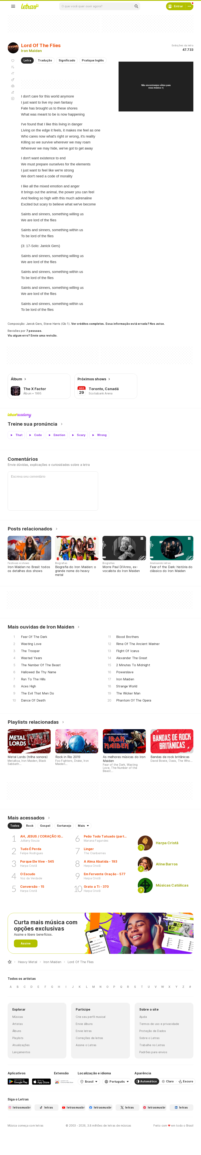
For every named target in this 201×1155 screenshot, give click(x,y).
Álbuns (16, 1031)
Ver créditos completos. (88, 323)
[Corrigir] (13, 92)
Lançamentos (21, 1052)
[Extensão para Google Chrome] (64, 1081)
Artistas (17, 1023)
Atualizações (21, 1045)
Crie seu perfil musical (90, 1016)
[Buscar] (136, 6)
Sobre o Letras (149, 1038)
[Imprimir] (13, 86)
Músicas (17, 1016)
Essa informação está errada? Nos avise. (135, 323)
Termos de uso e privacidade (159, 1023)
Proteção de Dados (152, 1031)
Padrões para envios (153, 1052)
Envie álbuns (84, 1023)
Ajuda (143, 1016)
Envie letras (84, 1031)
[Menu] (13, 6)
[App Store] (41, 1081)
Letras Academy (100, 415)
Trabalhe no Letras (152, 1045)
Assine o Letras (86, 1045)
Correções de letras (89, 1038)
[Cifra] (13, 79)
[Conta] (189, 6)
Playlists (17, 1038)
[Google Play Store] (18, 1081)
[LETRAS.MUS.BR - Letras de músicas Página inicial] (30, 6)
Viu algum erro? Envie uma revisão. (33, 335)
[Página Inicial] (10, 962)
